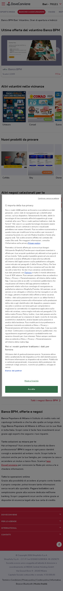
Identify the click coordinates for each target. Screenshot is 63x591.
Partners (28, 272)
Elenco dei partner (13, 370)
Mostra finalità (32, 381)
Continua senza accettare (48, 198)
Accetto (31, 389)
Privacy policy (34, 243)
